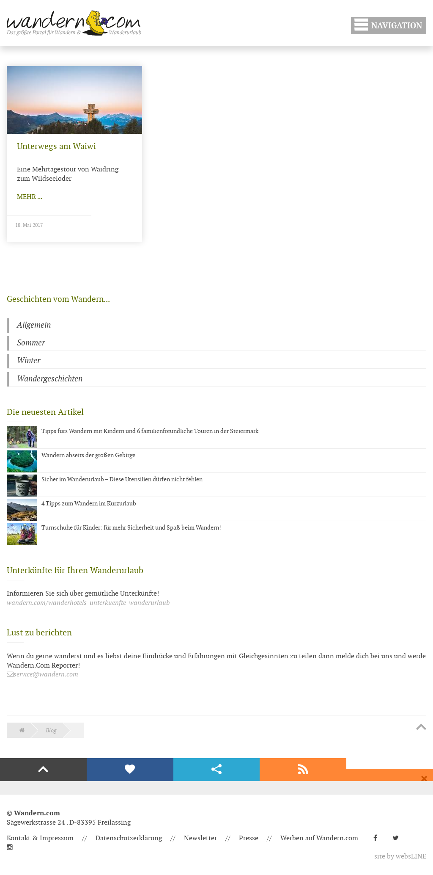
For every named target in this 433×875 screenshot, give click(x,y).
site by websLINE (400, 857)
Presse (248, 838)
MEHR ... (29, 197)
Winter (28, 361)
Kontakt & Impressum (40, 838)
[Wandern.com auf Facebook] (378, 838)
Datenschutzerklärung (129, 838)
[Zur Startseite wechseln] (74, 23)
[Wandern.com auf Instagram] (13, 848)
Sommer (31, 343)
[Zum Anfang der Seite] (421, 728)
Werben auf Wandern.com (319, 838)
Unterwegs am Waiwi (56, 146)
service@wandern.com (46, 675)
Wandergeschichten (49, 379)
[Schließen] (424, 779)
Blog (51, 730)
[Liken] (130, 769)
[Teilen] (216, 769)
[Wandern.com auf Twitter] (399, 838)
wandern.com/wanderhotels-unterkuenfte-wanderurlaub (88, 603)
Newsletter (200, 838)
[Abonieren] (303, 769)
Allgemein (34, 325)
